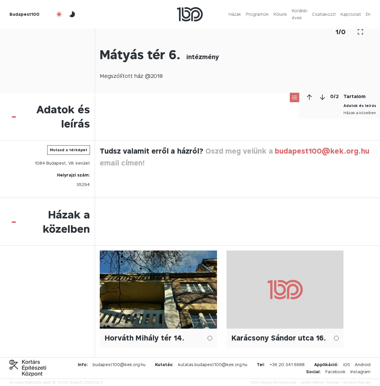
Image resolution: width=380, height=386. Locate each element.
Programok (257, 14)
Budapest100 (24, 14)
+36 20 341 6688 (287, 364)
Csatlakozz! (324, 14)
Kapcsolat (351, 14)
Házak (235, 14)
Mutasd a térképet (68, 150)
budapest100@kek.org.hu (322, 151)
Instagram (360, 371)
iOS (346, 364)
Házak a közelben (359, 113)
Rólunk (280, 14)
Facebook (335, 371)
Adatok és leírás (359, 105)
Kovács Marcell (356, 382)
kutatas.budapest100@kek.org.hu (212, 364)
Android (362, 364)
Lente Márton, (313, 382)
